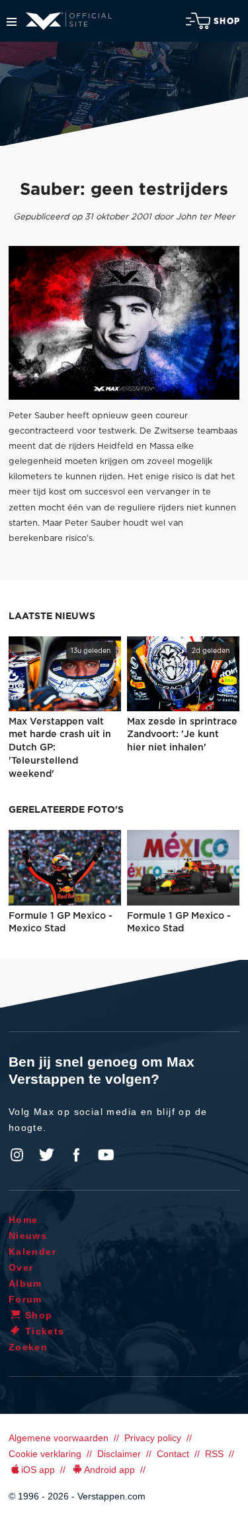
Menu (12, 22)
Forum (25, 1299)
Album (25, 1283)
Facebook (76, 1154)
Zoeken (28, 1347)
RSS (214, 1453)
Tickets (45, 1331)
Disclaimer (119, 1453)
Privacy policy (152, 1437)
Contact (173, 1453)
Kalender (32, 1251)
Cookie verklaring (45, 1453)
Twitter (47, 1154)
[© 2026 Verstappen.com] (124, 323)
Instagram (17, 1154)
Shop (227, 21)
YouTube (105, 1154)
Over (21, 1267)
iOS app (38, 1469)
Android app (109, 1469)
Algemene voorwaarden (58, 1437)
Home (23, 1219)
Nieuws (28, 1235)
